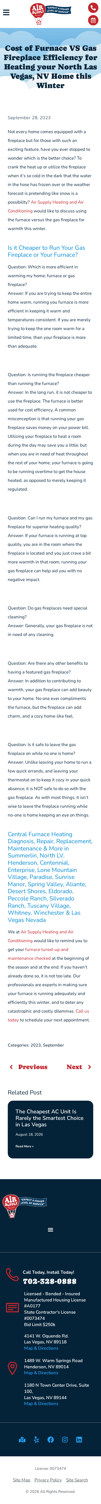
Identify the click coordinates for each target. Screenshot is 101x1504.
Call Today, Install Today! (48, 1272)
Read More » (25, 1146)
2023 (36, 1045)
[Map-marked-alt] (22, 1439)
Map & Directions (41, 1348)
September (53, 1045)
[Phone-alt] (93, 8)
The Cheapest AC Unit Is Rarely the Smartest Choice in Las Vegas (49, 1118)
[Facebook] (50, 1439)
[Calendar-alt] (93, 20)
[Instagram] (64, 1439)
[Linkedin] (79, 1439)
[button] (50, 1230)
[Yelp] (36, 1439)
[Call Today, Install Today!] (12, 1274)
